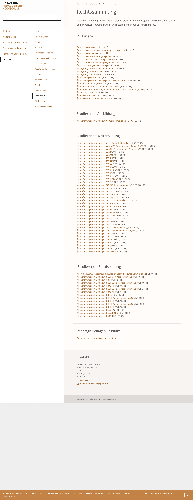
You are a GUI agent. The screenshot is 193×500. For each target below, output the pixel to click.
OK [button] (187, 495)
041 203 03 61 (86, 380)
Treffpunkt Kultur (41, 80)
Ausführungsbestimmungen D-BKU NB (103, 292)
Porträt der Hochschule (44, 53)
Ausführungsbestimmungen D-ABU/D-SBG (105, 313)
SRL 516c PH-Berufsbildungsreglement (102, 62)
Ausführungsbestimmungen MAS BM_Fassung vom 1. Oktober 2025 (116, 149)
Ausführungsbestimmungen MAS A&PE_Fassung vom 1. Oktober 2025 (117, 146)
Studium (6, 31)
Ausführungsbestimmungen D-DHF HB (103, 301)
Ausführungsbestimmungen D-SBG (102, 316)
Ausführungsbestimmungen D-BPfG (102, 295)
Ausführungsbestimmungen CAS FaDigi (104, 191)
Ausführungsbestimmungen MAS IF (102, 152)
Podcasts (38, 47)
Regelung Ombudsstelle (97, 74)
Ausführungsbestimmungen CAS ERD (103, 188)
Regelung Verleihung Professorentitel (103, 68)
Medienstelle (40, 101)
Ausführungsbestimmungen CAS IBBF (103, 203)
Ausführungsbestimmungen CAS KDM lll (104, 215)
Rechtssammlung (41, 96)
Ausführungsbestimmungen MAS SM (102, 155)
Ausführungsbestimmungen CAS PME (103, 242)
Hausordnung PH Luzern (97, 95)
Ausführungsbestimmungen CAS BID (102, 167)
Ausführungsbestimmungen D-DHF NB (103, 307)
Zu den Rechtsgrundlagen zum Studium (98, 338)
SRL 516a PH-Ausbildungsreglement (100, 56)
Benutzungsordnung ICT (97, 77)
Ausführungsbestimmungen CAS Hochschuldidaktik (109, 200)
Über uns (7, 59)
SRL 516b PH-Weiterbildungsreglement (102, 59)
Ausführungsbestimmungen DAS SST (102, 161)
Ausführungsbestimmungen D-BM (101, 280)
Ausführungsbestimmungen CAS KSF (102, 221)
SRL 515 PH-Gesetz (92, 47)
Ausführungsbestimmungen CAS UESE (103, 251)
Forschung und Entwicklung (15, 42)
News (37, 31)
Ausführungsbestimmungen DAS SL (102, 158)
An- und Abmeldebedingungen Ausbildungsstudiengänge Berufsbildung (119, 274)
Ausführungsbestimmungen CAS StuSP (103, 248)
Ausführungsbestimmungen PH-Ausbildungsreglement (111, 121)
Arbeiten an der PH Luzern (45, 69)
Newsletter (39, 42)
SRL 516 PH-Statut (92, 53)
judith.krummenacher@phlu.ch (94, 384)
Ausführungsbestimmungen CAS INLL (103, 209)
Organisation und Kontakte (45, 58)
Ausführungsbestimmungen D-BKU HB (103, 286)
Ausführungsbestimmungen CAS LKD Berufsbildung (109, 227)
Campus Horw (40, 90)
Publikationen (40, 74)
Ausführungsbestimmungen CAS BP (102, 173)
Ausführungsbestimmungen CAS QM (102, 245)
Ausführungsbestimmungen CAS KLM (103, 218)
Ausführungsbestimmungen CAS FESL (103, 194)
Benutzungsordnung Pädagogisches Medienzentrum (110, 80)
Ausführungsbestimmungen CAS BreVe (103, 176)
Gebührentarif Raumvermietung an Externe (106, 86)
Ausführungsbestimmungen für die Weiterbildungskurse (111, 143)
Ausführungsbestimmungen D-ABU (102, 310)
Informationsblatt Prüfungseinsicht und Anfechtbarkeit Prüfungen (116, 89)
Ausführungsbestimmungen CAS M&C (103, 236)
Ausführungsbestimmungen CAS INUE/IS (104, 212)
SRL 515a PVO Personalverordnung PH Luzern (105, 50)
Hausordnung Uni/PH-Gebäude (100, 98)
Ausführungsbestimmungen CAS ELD (102, 182)
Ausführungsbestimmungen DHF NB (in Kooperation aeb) (112, 304)
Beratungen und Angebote (15, 48)
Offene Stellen (40, 64)
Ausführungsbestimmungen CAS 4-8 (102, 164)
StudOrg (38, 85)
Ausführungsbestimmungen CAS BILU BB (104, 170)
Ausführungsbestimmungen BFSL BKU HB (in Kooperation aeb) (114, 283)
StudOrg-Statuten (94, 92)
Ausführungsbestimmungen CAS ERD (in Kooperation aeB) (112, 185)
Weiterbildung (9, 37)
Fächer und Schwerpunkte (15, 54)
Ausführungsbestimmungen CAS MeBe (103, 239)
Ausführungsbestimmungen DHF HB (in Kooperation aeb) (112, 298)
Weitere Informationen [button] (12, 496)
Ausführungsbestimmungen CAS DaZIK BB (105, 179)
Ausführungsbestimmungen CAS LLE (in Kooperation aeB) (112, 230)
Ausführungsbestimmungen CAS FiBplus (104, 197)
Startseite (80, 4)
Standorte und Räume (43, 106)
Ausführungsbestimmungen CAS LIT (102, 224)
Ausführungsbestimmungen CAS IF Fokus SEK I (107, 206)
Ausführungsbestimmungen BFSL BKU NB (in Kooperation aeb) (114, 289)
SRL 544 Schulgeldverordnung (98, 65)
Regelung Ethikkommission (98, 71)
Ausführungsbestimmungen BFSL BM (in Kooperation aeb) (112, 277)
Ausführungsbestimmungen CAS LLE (102, 233)
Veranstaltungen (41, 37)
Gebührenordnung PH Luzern (99, 83)
